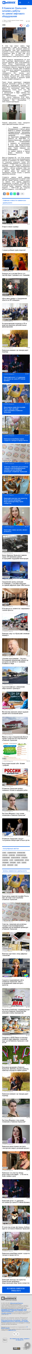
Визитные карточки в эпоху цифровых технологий (14, 954)
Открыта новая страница (10, 227)
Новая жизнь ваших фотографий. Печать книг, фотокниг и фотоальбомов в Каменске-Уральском (15, 409)
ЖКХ (4, 25)
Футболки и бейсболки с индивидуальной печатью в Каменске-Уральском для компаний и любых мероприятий (15, 1011)
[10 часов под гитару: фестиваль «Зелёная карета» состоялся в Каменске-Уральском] (16, 1214)
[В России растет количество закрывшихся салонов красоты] (15, 596)
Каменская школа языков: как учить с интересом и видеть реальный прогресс (15, 1147)
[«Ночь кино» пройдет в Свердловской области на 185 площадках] (15, 286)
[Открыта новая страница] (15, 215)
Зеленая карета (7, 1222)
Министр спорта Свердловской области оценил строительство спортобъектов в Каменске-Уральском (15, 738)
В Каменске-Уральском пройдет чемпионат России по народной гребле (15, 789)
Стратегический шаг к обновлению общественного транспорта (13, 687)
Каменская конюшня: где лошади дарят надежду (15, 351)
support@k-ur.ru (12, 1330)
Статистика (5, 268)
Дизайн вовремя (7, 401)
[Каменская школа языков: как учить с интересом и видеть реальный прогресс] (16, 1134)
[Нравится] (27, 25)
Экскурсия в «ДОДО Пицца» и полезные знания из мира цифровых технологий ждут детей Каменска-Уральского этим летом (15, 1040)
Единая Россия (7, 653)
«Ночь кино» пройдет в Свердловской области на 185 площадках (14, 299)
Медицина (5, 862)
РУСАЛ (4, 245)
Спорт (4, 783)
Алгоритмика (6, 1032)
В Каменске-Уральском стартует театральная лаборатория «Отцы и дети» (16, 839)
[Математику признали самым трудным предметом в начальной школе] (15, 700)
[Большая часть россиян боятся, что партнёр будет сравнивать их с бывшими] (15, 261)
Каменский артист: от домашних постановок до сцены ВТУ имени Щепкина (14, 379)
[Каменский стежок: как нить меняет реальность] (16, 516)
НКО (16, 865)
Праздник (13, 862)
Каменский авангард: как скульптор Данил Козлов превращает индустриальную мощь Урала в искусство (15, 500)
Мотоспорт (10, 865)
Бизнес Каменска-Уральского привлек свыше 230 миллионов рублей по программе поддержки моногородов (15, 556)
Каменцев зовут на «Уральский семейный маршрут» (15, 634)
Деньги (24, 862)
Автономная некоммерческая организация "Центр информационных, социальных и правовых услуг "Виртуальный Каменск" (14, 1310)
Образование (6, 577)
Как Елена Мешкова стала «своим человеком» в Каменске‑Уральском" (14, 814)
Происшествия (21, 852)
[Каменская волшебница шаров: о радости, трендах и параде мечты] (16, 425)
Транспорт (5, 682)
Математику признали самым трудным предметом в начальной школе (15, 712)
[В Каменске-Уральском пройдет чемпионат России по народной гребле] (15, 776)
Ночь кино (5, 293)
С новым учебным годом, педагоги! (13, 250)
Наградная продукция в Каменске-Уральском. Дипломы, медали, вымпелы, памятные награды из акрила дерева (15, 1068)
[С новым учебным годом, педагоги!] (15, 238)
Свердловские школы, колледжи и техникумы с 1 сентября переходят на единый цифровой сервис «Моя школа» (16, 583)
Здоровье (5, 628)
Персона (5, 345)
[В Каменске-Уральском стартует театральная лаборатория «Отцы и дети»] (15, 827)
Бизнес (5, 550)
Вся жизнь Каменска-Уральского (16, 1289)
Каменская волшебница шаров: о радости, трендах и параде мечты (16, 439)
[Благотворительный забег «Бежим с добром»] (15, 751)
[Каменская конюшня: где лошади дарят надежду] (15, 338)
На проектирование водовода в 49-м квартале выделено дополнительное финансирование (14, 325)
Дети (19, 862)
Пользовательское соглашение (10, 1320)
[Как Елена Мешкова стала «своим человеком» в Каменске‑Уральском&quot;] (15, 801)
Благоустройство (7, 318)
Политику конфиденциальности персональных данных (15, 1321)
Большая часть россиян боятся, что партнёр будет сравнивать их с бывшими (15, 274)
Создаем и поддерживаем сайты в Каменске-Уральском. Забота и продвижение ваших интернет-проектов (13, 982)
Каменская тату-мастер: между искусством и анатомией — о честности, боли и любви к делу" (15, 1174)
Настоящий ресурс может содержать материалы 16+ (19, 1339)
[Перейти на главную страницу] (9, 2)
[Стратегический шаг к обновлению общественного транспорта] (15, 675)
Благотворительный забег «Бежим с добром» (13, 764)
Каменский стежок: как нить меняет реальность (15, 530)
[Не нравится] (21, 25)
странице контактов (6, 1313)
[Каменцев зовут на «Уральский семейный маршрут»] (15, 621)
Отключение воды (21, 855)
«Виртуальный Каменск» (16, 1303)
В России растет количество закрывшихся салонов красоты (15, 609)
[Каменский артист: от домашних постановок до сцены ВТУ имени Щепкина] (16, 363)
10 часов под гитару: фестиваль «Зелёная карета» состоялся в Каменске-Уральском (16, 1228)
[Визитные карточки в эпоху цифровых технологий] (16, 941)
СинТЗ (4, 758)
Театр (4, 221)
